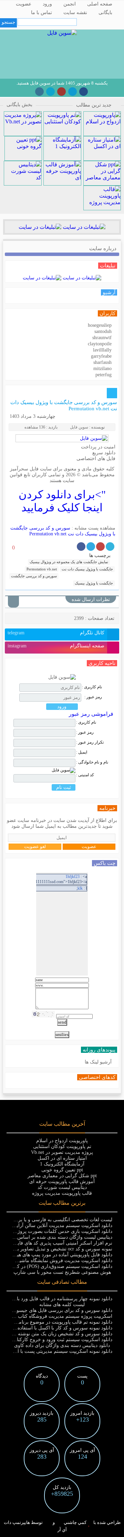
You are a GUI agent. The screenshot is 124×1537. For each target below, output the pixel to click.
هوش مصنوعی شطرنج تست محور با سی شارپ (62, 1272)
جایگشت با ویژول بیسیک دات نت (87, 569)
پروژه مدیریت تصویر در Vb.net (62, 1152)
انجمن (69, 4)
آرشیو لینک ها (98, 1062)
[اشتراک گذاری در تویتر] (110, 546)
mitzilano (102, 368)
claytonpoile (100, 343)
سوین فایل (79, 427)
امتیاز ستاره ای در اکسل (62, 1158)
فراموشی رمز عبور (91, 714)
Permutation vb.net (42, 569)
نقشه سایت (75, 12)
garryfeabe (101, 356)
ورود (47, 4)
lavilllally (102, 350)
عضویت (23, 4)
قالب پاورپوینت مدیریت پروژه (62, 1193)
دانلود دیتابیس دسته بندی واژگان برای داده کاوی (62, 1345)
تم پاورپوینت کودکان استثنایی (62, 1146)
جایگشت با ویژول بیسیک (94, 583)
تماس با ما (41, 12)
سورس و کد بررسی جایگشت (34, 576)
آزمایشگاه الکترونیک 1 (62, 1164)
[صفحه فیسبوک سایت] (83, 91)
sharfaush (102, 362)
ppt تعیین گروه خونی (62, 1169)
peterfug (103, 374)
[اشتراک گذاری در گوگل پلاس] (100, 546)
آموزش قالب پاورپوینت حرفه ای (62, 1181)
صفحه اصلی (99, 4)
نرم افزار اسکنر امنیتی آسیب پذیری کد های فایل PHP (57, 1243)
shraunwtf (102, 337)
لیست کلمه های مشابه (62, 1304)
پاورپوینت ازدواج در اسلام (62, 1140)
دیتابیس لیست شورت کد (62, 1187)
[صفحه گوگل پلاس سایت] (61, 91)
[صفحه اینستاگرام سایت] (39, 91)
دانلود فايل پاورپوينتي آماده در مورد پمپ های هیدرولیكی (56, 1254)
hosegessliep (100, 325)
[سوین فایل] (62, 33)
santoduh (103, 331)
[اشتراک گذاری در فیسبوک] (81, 546)
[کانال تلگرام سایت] (72, 91)
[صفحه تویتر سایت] (50, 91)
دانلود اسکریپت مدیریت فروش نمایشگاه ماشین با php (57, 1260)
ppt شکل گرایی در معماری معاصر (62, 1175)
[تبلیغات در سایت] (83, 227)
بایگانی (105, 12)
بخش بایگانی (19, 104)
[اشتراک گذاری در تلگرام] (90, 546)
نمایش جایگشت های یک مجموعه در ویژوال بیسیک (69, 562)
